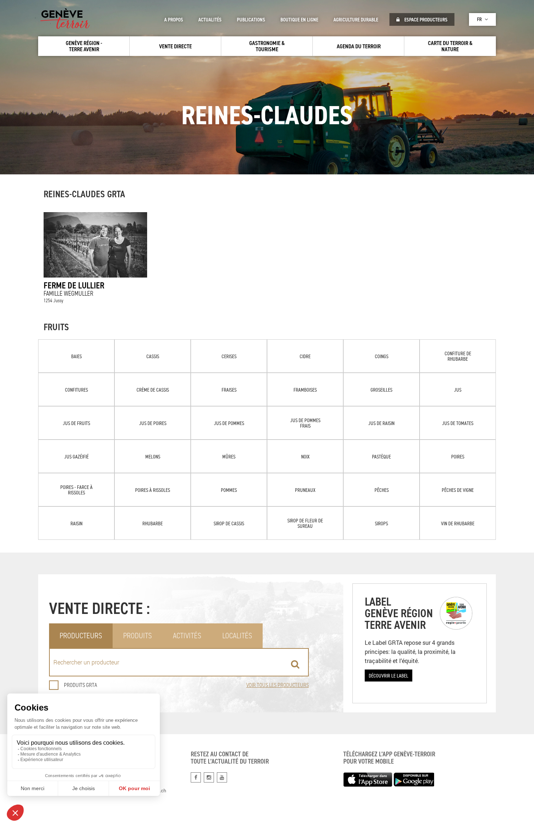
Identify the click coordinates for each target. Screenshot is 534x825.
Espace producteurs (425, 19)
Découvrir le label (388, 675)
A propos (173, 19)
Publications (251, 19)
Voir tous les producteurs (277, 685)
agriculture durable (355, 19)
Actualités (210, 19)
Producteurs (81, 635)
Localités (237, 635)
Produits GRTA (80, 685)
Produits (137, 635)
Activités (187, 635)
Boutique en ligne (299, 19)
